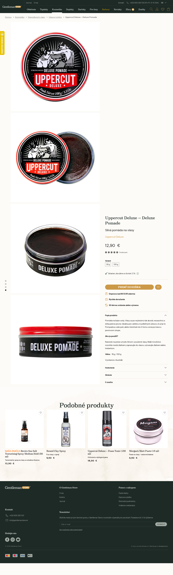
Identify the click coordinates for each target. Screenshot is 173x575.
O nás (36, 3)
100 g (116, 264)
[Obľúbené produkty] (163, 9)
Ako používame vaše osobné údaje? (70, 530)
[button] (158, 287)
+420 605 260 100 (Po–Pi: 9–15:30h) (144, 3)
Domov (8, 17)
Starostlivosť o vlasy (36, 17)
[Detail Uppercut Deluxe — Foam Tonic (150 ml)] (107, 428)
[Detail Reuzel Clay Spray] (65, 428)
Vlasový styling (55, 17)
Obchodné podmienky (127, 501)
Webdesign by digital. (158, 546)
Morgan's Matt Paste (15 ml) (144, 451)
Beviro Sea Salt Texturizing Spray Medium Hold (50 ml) (24, 454)
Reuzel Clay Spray (56, 451)
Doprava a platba (125, 497)
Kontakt (121, 3)
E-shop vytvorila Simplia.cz (139, 546)
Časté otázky (123, 493)
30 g (108, 264)
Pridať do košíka (129, 287)
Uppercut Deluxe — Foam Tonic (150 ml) (107, 452)
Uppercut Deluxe (114, 236)
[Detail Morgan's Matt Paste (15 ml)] (148, 428)
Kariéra (62, 497)
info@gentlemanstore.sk (18, 520)
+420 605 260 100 (16, 515)
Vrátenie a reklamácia (127, 505)
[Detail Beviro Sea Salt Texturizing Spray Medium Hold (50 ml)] (24, 428)
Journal (29, 3)
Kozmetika (19, 17)
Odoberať (161, 524)
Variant (108, 261)
